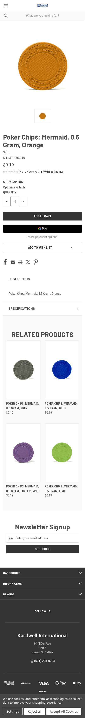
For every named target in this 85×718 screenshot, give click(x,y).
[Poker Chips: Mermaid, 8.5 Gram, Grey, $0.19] (23, 369)
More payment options (42, 237)
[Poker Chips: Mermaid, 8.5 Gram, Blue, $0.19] (62, 369)
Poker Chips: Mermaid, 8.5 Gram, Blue (61, 406)
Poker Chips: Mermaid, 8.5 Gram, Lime (61, 489)
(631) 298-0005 (44, 661)
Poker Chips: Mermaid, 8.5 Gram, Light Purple (22, 489)
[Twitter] (28, 262)
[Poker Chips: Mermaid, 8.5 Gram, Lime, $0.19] (62, 452)
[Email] (13, 262)
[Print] (20, 262)
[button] (51, 171)
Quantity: (10, 192)
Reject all (34, 711)
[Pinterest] (36, 262)
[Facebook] (5, 262)
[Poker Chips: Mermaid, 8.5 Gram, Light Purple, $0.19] (23, 452)
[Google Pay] (42, 229)
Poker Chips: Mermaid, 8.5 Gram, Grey (22, 406)
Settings (12, 711)
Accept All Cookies (64, 711)
